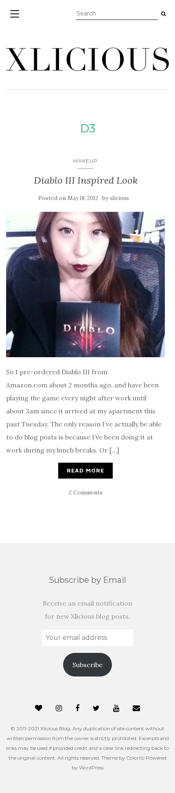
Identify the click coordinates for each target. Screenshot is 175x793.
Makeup (85, 161)
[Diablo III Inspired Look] (85, 285)
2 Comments (86, 492)
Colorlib (135, 758)
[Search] (163, 14)
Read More (85, 470)
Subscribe (87, 665)
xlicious (119, 198)
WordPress (91, 767)
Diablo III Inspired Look (86, 180)
